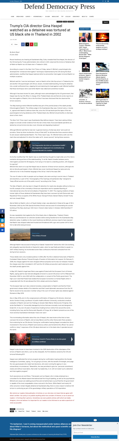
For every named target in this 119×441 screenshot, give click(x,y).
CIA (16, 411)
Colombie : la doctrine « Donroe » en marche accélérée (85, 101)
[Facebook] (103, 1)
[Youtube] (108, 1)
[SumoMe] (2, 230)
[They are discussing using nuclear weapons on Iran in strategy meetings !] (102, 37)
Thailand (33, 411)
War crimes (45, 411)
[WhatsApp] (36, 44)
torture (39, 411)
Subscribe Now (95, 437)
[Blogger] (2, 225)
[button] (95, 425)
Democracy (59, 21)
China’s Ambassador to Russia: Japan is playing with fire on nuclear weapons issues (85, 77)
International (71, 21)
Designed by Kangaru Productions (17, 12)
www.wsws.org (20, 409)
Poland (28, 411)
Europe (64, 21)
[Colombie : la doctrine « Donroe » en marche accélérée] (85, 93)
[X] (105, 1)
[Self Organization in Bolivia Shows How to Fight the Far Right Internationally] (102, 93)
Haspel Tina (21, 411)
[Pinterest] (31, 44)
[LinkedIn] (2, 220)
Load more (93, 110)
